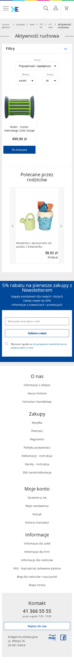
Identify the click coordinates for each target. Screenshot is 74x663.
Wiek (32, 24)
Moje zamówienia (37, 506)
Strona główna (6, 26)
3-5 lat (41, 26)
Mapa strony (37, 585)
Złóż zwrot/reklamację (37, 472)
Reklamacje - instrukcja (37, 456)
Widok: (25, 74)
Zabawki (20, 24)
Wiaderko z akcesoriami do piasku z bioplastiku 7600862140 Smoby (34, 244)
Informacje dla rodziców (37, 560)
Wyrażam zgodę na (39, 345)
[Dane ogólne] (55, 8)
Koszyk (37, 514)
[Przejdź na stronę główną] (15, 9)
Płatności (37, 431)
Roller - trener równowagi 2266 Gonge (19, 128)
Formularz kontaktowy (37, 401)
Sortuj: (37, 59)
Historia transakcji (37, 522)
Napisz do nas (37, 626)
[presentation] (13, 225)
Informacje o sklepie (37, 385)
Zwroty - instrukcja (37, 464)
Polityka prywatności (37, 447)
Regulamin (37, 439)
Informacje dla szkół (37, 543)
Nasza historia (37, 393)
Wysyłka (37, 422)
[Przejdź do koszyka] (66, 8)
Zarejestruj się (37, 497)
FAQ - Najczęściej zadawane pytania (37, 568)
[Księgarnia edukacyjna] (52, 637)
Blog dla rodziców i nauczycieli (37, 577)
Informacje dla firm (37, 552)
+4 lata (51, 26)
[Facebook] (63, 637)
